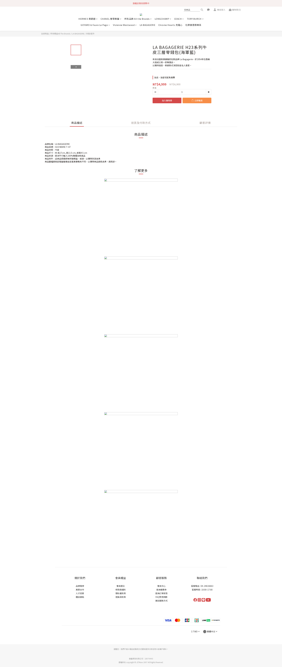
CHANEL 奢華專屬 (110, 18)
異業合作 (80, 589)
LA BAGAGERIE (147, 24)
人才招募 (80, 593)
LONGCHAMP (162, 18)
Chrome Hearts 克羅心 (170, 24)
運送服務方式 (161, 600)
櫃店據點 (80, 596)
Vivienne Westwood (124, 24)
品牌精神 (80, 585)
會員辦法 (120, 585)
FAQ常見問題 (161, 596)
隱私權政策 (120, 593)
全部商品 (45, 33)
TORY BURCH (194, 18)
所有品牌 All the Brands (137, 18)
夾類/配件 (90, 33)
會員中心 (161, 585)
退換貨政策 (120, 596)
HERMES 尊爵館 (86, 18)
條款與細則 (120, 589)
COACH (178, 18)
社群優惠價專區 (193, 24)
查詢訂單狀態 (161, 593)
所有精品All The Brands (60, 33)
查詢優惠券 (161, 589)
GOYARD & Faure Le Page (94, 24)
